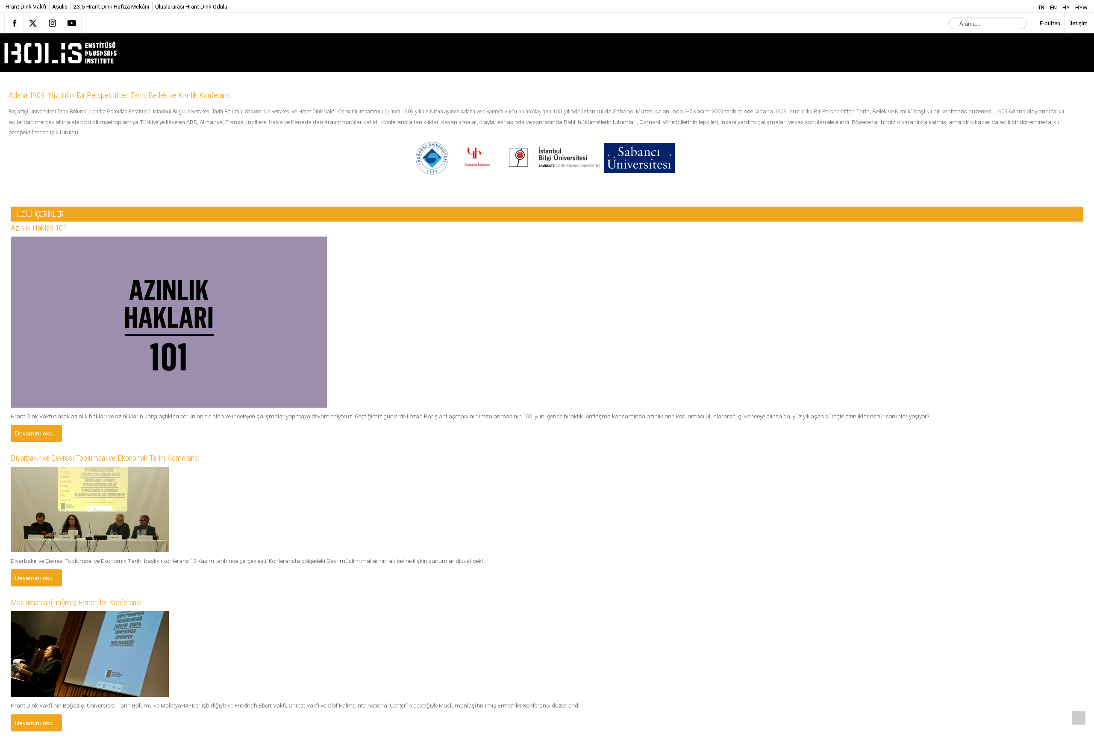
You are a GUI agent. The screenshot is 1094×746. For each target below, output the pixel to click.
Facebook (14, 23)
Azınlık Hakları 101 (43, 228)
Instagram (52, 23)
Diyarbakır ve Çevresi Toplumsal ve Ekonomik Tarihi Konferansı (121, 459)
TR (1042, 7)
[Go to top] (1078, 718)
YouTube (71, 23)
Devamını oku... (36, 433)
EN (1054, 7)
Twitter (33, 23)
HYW (1081, 7)
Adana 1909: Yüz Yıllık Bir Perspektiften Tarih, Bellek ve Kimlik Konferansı (137, 95)
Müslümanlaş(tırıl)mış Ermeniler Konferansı (88, 605)
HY (1066, 7)
